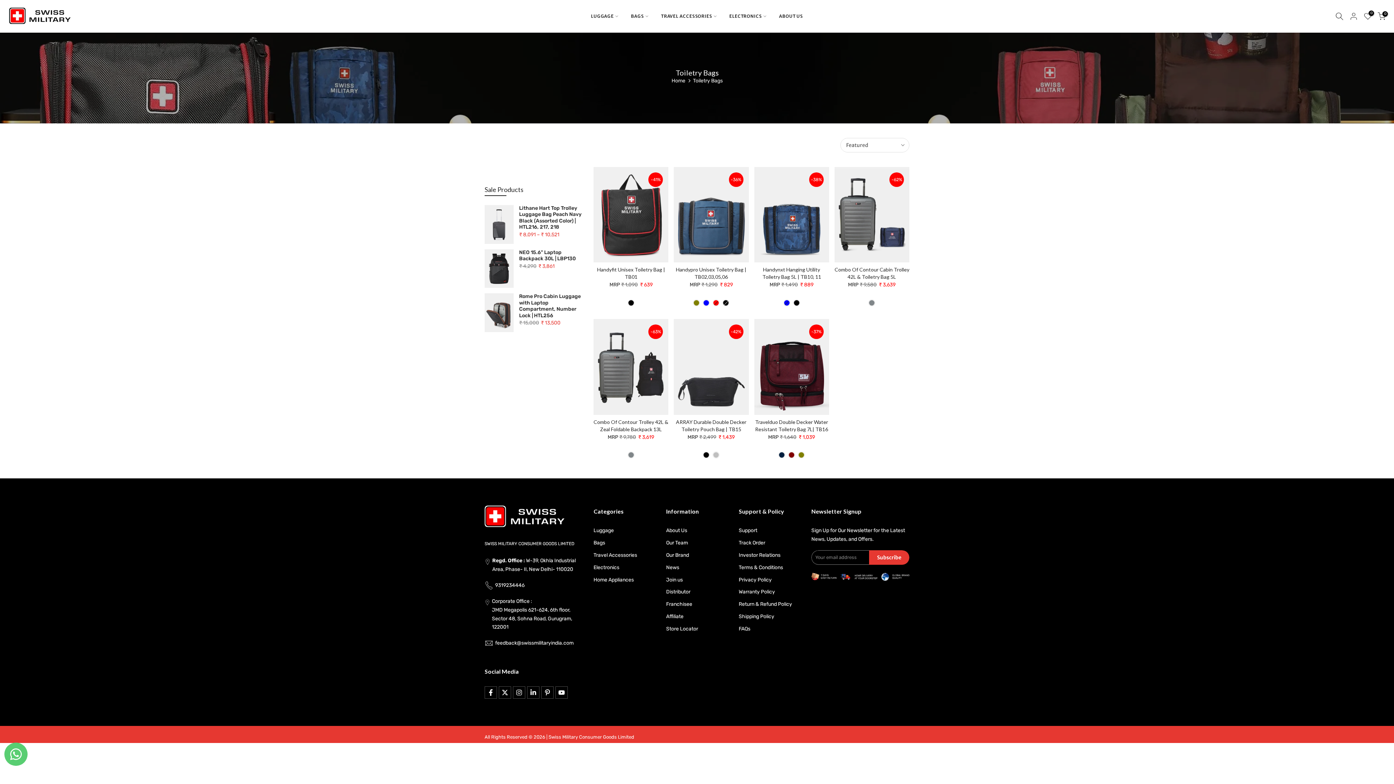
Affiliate (675, 616)
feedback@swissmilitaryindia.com (534, 643)
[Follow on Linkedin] (533, 692)
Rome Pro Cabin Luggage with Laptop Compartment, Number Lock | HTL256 (550, 306)
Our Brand (677, 555)
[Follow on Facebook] (491, 692)
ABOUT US (791, 16)
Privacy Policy (755, 580)
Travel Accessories (615, 555)
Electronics (606, 567)
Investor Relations (759, 555)
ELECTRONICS (745, 16)
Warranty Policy (757, 592)
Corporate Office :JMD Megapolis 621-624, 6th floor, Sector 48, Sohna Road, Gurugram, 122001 (532, 614)
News (672, 567)
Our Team (677, 543)
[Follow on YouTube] (561, 692)
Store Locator (682, 629)
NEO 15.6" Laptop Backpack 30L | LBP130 (547, 255)
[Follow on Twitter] (505, 692)
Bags (599, 543)
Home (678, 81)
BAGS (637, 16)
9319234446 (510, 585)
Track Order (752, 543)
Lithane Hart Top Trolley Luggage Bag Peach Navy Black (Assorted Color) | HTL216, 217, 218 (550, 217)
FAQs (744, 629)
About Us (676, 530)
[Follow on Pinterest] (547, 692)
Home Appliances (614, 580)
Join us (674, 580)
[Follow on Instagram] (519, 692)
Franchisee (679, 604)
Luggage (604, 530)
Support (748, 530)
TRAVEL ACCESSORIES (686, 16)
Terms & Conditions (761, 567)
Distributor (678, 592)
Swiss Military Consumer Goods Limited (591, 737)
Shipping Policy (756, 616)
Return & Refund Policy (765, 604)
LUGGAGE (602, 16)
